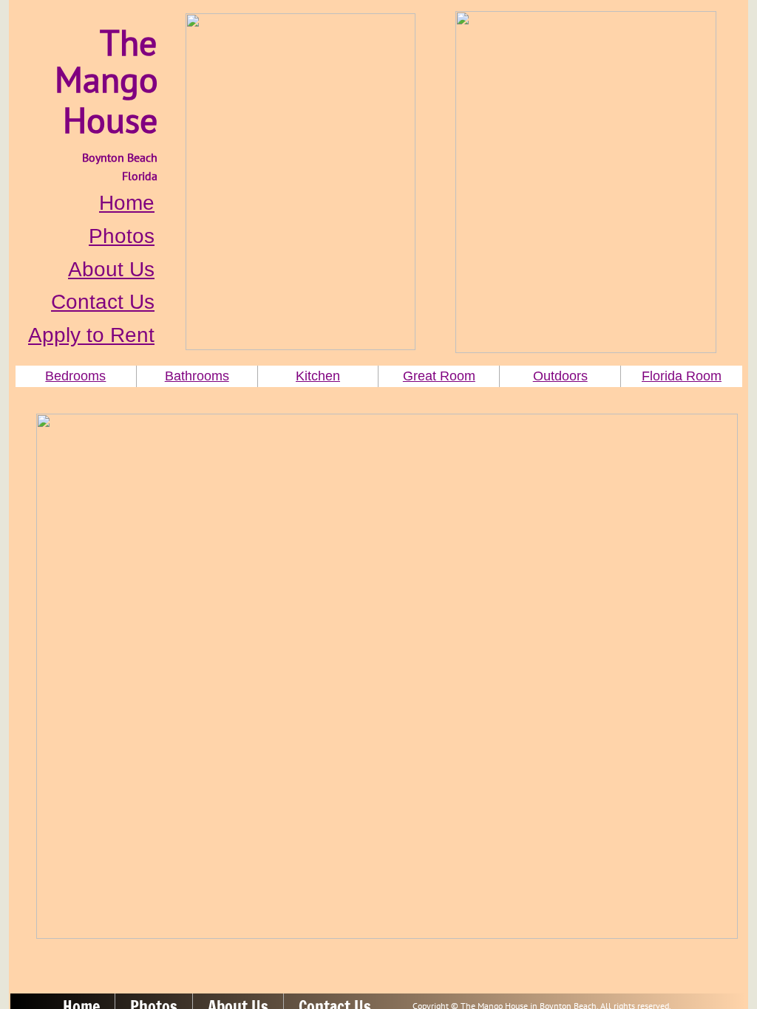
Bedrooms (75, 376)
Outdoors (560, 376)
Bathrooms (197, 376)
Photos (122, 236)
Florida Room (682, 376)
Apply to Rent (91, 335)
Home (127, 202)
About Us (111, 269)
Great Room (439, 376)
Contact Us (103, 301)
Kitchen (318, 376)
